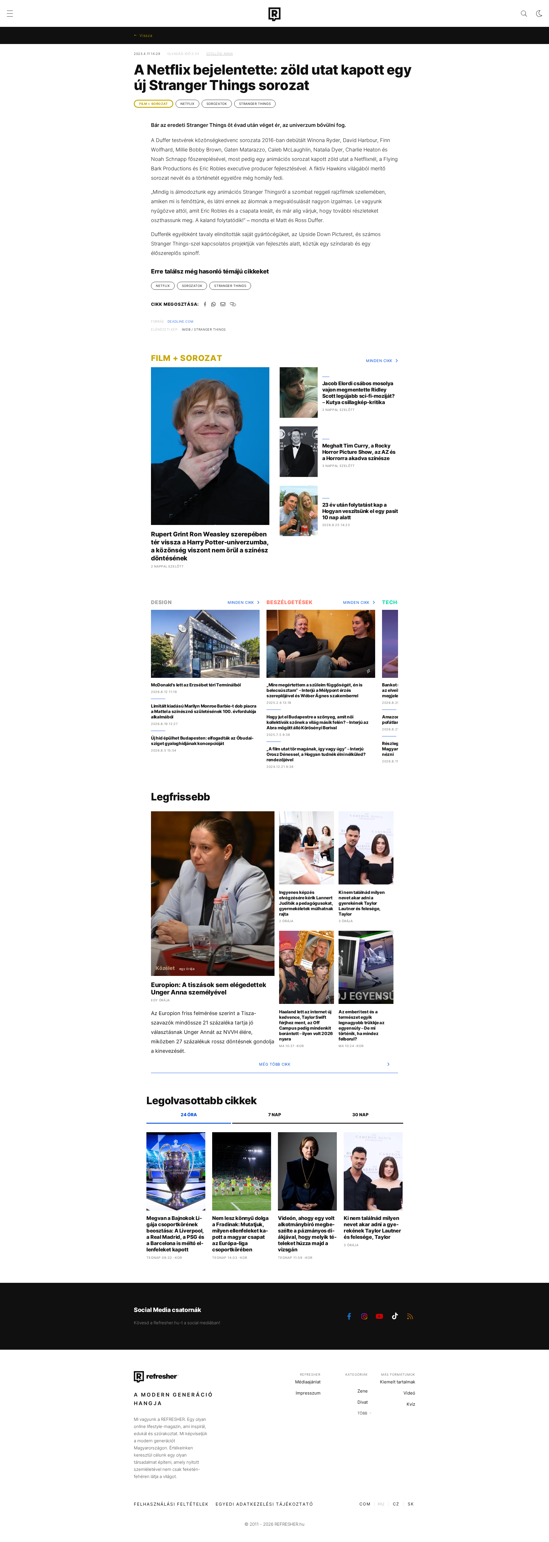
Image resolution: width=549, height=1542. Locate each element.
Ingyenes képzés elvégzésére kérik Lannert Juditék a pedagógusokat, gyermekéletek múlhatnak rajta (306, 903)
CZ (396, 1503)
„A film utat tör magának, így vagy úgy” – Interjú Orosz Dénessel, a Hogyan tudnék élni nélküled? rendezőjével (315, 754)
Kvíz (411, 1404)
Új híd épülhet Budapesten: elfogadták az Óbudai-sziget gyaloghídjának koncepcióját (202, 740)
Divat (362, 1402)
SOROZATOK (216, 104)
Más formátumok (398, 1375)
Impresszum (308, 1393)
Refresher (310, 1375)
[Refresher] (274, 14)
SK (411, 1503)
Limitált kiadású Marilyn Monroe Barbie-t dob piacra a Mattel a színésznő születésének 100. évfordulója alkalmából (203, 711)
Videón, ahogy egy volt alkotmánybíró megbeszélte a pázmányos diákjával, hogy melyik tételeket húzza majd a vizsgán (307, 1234)
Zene (362, 1391)
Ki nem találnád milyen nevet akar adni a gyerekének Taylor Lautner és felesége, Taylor (362, 903)
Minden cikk (379, 360)
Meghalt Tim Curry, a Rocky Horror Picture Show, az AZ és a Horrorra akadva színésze (358, 452)
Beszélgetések (289, 602)
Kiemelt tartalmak (397, 1382)
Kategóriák (356, 1375)
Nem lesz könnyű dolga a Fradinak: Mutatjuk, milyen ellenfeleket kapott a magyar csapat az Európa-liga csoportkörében (240, 1234)
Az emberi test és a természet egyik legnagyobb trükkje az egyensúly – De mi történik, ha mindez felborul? (362, 1025)
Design (161, 602)
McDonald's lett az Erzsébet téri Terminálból (196, 685)
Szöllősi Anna (219, 54)
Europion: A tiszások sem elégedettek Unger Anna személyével (208, 988)
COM (365, 1503)
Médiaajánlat (308, 1382)
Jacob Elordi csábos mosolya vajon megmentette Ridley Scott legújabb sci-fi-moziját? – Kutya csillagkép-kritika (358, 392)
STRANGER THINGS (255, 104)
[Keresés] (519, 13)
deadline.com (181, 321)
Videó (409, 1393)
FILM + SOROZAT (153, 104)
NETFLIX (187, 104)
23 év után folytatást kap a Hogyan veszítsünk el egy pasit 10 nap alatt (360, 511)
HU (381, 1503)
